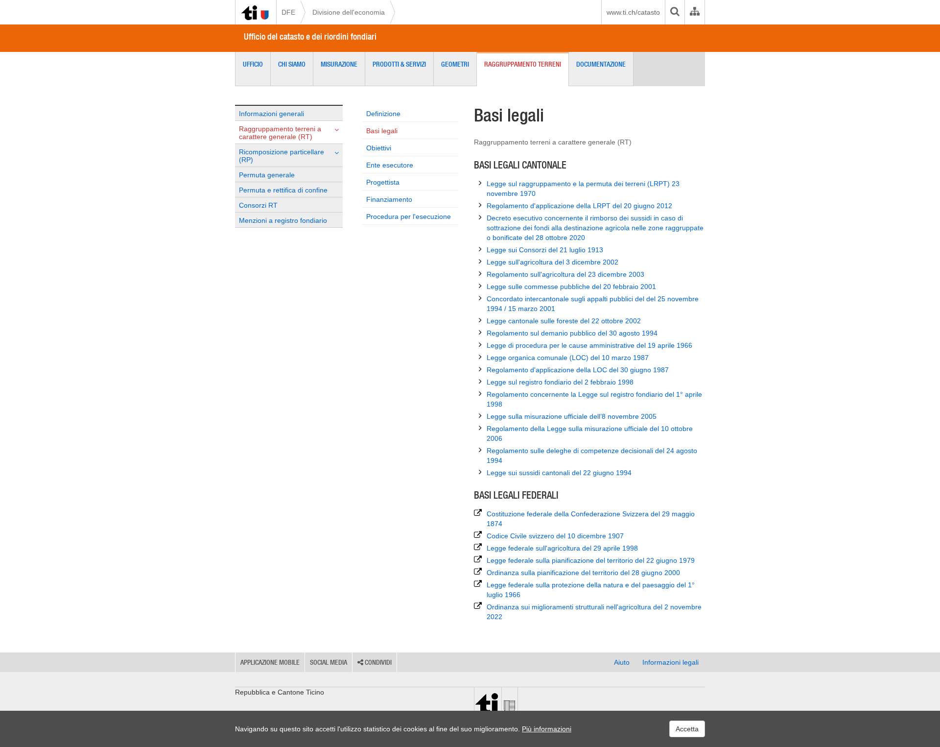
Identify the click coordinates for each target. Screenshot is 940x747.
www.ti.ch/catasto (633, 12)
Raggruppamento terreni (522, 64)
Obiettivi (378, 148)
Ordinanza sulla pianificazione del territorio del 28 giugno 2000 (583, 573)
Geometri (455, 64)
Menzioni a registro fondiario (283, 220)
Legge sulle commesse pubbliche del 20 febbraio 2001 (571, 286)
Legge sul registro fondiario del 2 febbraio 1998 (560, 382)
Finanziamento (389, 199)
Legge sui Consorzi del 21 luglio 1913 (545, 250)
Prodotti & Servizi (399, 64)
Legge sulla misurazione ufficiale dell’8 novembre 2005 (572, 416)
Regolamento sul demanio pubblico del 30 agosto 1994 (572, 333)
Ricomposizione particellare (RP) (281, 156)
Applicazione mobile (270, 662)
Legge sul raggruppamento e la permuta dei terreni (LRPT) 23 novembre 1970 (583, 188)
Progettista (383, 182)
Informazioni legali (670, 662)
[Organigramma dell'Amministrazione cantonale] (694, 12)
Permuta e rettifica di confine (283, 190)
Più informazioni (546, 729)
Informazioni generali (271, 114)
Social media (328, 662)
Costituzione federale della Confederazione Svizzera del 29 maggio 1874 (591, 519)
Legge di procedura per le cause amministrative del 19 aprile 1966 (589, 345)
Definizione (383, 114)
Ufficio (253, 64)
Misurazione (339, 64)
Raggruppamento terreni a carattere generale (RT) (280, 133)
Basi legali (382, 131)
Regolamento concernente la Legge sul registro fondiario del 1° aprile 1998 (594, 399)
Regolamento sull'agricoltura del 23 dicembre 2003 (565, 274)
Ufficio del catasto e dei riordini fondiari (310, 36)
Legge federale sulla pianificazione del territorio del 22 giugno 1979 (591, 560)
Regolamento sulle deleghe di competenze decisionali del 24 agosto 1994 (592, 455)
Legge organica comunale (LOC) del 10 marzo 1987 (568, 357)
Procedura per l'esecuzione (408, 216)
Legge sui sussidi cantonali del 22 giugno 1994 (559, 473)
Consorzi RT (258, 205)
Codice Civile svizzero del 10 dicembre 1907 (555, 536)
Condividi (377, 662)
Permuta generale (267, 175)
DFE (288, 12)
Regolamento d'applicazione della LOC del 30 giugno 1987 (578, 370)
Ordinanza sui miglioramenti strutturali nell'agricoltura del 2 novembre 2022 (594, 612)
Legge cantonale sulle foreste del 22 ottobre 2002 (564, 321)
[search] (674, 12)
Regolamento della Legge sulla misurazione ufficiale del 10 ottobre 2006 (590, 433)
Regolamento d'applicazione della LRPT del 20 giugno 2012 (579, 206)
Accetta (687, 729)
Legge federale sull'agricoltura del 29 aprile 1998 (562, 548)
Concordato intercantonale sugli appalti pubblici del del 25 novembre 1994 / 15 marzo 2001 (593, 304)
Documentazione (601, 64)
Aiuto (622, 662)
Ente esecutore (389, 165)
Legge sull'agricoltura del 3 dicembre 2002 (552, 262)
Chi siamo (292, 64)
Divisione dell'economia (348, 12)
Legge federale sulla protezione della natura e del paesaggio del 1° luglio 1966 (591, 590)
